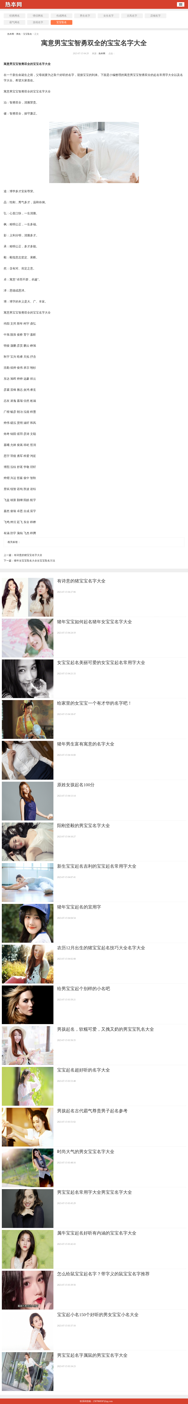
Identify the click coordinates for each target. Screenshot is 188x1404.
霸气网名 (14, 22)
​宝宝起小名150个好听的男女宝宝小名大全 (98, 1314)
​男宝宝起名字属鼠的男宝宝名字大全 (92, 1355)
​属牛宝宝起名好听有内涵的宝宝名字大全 (96, 1233)
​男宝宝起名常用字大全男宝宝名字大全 (94, 1192)
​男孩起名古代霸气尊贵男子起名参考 (92, 1110)
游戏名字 (38, 22)
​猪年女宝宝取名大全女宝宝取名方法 (34, 560)
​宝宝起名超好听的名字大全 (83, 1070)
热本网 (10, 34)
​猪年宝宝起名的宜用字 (79, 907)
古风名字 (132, 15)
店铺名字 (155, 15)
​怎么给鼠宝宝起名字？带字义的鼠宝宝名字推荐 (103, 1273)
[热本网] (15, 8)
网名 (18, 34)
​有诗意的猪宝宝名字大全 (28, 555)
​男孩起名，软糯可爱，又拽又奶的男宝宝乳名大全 (105, 1029)
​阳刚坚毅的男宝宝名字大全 (83, 825)
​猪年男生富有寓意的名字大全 (85, 744)
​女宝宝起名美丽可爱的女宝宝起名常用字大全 (101, 662)
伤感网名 (61, 15)
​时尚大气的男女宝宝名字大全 (85, 1151)
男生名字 (85, 15)
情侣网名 (38, 15)
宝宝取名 (61, 22)
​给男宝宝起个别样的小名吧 (83, 988)
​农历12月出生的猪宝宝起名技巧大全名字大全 (101, 947)
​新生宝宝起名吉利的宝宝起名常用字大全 (96, 866)
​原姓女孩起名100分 (76, 784)
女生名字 (108, 15)
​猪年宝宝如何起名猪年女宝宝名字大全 (94, 621)
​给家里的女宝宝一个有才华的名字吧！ (94, 703)
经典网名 (14, 15)
